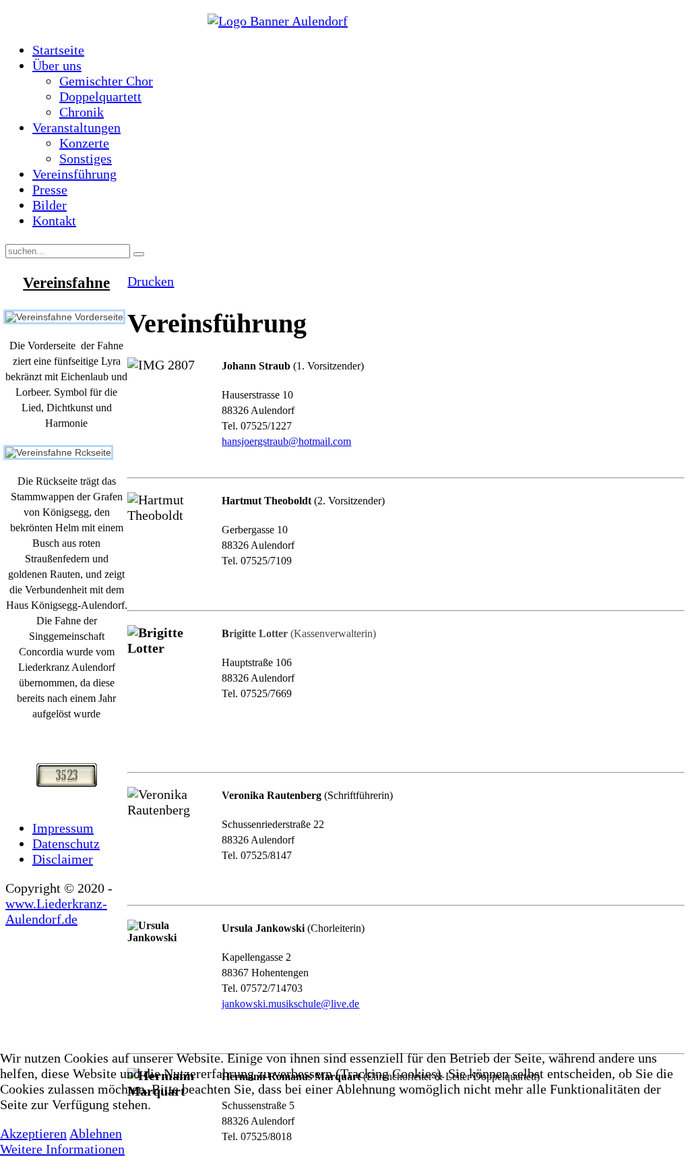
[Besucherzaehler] (66, 775)
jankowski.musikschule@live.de (290, 1003)
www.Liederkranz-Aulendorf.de (56, 911)
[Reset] (138, 254)
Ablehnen (95, 1133)
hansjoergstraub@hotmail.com (286, 441)
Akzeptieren (33, 1133)
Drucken (150, 281)
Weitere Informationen (62, 1148)
